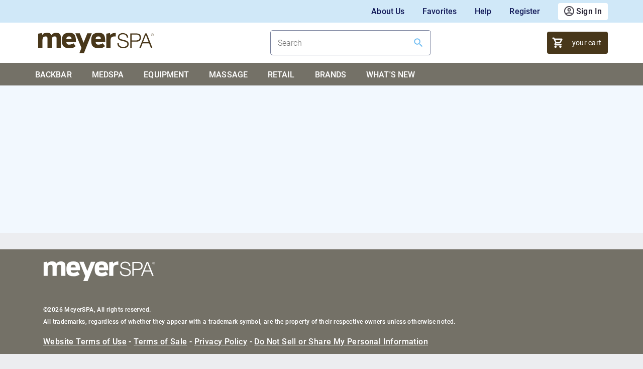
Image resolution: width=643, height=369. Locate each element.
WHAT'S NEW (390, 74)
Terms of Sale (160, 341)
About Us (387, 11)
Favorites (439, 11)
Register (524, 11)
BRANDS (331, 74)
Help (483, 11)
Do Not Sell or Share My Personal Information (341, 341)
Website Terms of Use (85, 341)
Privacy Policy (221, 341)
